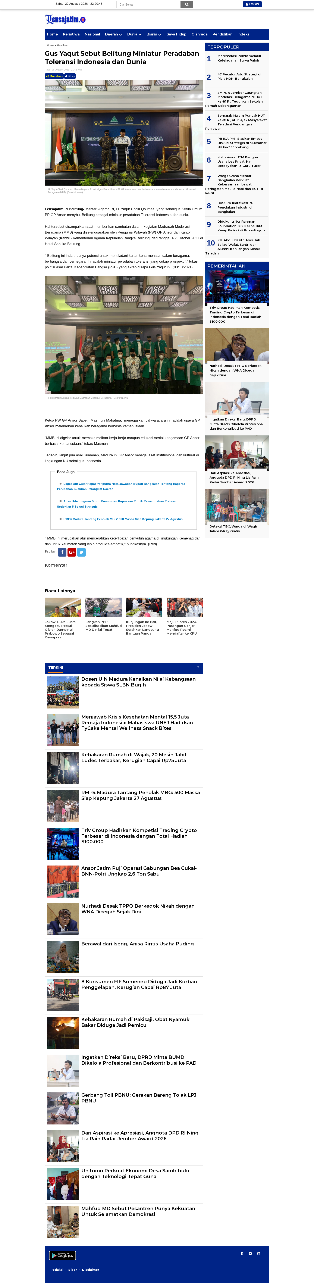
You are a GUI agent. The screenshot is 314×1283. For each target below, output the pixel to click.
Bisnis (152, 34)
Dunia (132, 34)
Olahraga (200, 34)
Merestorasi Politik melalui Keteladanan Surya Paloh (239, 58)
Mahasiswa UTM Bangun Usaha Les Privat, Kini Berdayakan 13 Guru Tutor (239, 161)
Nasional (92, 34)
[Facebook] (62, 552)
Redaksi (56, 1270)
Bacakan (56, 76)
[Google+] (71, 552)
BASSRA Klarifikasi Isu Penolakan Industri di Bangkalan (235, 207)
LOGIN (253, 4)
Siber (72, 1270)
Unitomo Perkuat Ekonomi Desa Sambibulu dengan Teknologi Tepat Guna (135, 1173)
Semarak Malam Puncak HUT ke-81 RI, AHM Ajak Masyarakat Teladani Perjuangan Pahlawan (236, 122)
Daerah (111, 34)
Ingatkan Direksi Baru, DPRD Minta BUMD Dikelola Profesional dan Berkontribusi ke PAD (139, 1060)
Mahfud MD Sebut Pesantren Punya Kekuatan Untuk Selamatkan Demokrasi (138, 1211)
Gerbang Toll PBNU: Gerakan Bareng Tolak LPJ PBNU (139, 1098)
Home (52, 34)
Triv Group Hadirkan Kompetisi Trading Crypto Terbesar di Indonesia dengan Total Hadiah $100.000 (139, 836)
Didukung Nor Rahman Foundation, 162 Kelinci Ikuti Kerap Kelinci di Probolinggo (241, 225)
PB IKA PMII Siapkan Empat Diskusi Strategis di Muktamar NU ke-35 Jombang (242, 143)
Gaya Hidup (176, 34)
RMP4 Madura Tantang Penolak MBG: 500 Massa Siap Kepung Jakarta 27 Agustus (123, 519)
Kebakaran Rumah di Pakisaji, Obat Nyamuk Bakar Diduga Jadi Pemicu (135, 1022)
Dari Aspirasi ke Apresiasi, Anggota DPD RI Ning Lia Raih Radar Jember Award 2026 (140, 1135)
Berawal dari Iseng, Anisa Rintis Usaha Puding (137, 944)
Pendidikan (222, 34)
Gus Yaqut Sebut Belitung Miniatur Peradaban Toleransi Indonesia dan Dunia (122, 58)
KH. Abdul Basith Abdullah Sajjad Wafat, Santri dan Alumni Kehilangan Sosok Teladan (232, 246)
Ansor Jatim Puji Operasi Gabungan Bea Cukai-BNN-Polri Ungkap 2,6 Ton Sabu (139, 871)
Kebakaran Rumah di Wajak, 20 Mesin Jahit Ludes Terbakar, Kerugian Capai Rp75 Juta (134, 757)
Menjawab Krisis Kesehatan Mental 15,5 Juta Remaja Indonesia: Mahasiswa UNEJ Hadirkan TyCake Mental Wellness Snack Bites (137, 722)
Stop (71, 76)
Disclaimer (90, 1270)
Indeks (243, 34)
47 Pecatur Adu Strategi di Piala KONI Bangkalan (239, 76)
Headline (62, 45)
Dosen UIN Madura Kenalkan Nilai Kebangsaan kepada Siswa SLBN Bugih (138, 682)
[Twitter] (81, 552)
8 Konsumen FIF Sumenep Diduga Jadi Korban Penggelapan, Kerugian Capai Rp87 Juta (139, 984)
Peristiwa (71, 34)
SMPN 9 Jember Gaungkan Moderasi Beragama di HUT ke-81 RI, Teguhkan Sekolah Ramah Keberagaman (234, 99)
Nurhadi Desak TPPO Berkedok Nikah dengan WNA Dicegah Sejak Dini (138, 908)
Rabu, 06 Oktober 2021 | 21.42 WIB (63, 69)
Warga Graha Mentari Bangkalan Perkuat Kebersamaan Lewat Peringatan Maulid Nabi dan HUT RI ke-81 (234, 184)
